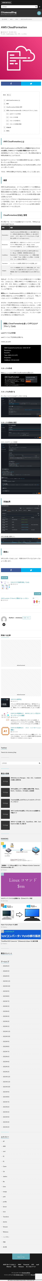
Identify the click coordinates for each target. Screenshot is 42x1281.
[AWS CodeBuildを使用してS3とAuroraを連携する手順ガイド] (5, 814)
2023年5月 (6, 1006)
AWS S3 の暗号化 (16, 699)
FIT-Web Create (18, 1275)
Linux (6, 900)
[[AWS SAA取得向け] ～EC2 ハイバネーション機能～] (5, 731)
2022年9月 (6, 1041)
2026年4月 (6, 976)
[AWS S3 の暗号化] (5, 702)
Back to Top (21, 1257)
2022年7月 (6, 1051)
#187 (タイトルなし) (9, 1264)
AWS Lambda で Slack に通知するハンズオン (15, 598)
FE (3, 1156)
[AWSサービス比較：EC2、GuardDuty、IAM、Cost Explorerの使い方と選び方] (5, 825)
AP (4, 1141)
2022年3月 (6, 1066)
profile (5, 1201)
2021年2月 (6, 1127)
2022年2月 (6, 1071)
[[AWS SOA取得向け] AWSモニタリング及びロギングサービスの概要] (5, 716)
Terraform (6, 1217)
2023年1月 (6, 1026)
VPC (19, 33)
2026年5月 (6, 971)
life (4, 1181)
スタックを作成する (13, 120)
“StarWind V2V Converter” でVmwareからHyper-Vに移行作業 (19, 941)
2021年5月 (6, 1112)
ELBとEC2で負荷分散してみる (20, 582)
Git (4, 1171)
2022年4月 (6, 1061)
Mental (9, 1266)
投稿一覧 (26, 618)
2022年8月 (6, 1046)
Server (5, 1206)
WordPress (34, 1275)
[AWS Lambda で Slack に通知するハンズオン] (36, 601)
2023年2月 (6, 1021)
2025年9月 (6, 991)
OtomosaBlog (9, 12)
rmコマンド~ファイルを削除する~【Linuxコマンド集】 (17, 898)
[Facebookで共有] (11, 84)
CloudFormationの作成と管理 (13, 107)
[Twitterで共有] (31, 84)
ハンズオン (24, 33)
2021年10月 (6, 1087)
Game (4, 1166)
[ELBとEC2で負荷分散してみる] (5, 585)
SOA (15, 32)
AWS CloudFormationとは (12, 100)
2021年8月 (6, 1097)
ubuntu (5, 1222)
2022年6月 (6, 1056)
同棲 (4, 1242)
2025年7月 (6, 1001)
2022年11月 (6, 1031)
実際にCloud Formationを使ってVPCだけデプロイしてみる (20, 110)
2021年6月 (6, 1107)
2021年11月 (6, 1082)
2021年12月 (6, 1076)
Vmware (5, 869)
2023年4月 (6, 1011)
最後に (7, 131)
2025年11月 (6, 981)
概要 (6, 103)
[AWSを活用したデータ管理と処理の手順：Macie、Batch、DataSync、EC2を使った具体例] (5, 792)
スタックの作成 (12, 117)
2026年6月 (6, 966)
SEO (14, 1266)
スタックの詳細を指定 (14, 124)
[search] (36, 6)
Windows (5, 927)
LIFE (32, 1264)
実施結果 (7, 127)
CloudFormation (10, 33)
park (4, 1196)
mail (37, 1264)
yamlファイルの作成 (14, 114)
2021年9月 (6, 1092)
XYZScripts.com (30, 1280)
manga (5, 1191)
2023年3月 (6, 1016)
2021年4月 (6, 1117)
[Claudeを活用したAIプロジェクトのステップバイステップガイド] (5, 803)
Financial (26, 1264)
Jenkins (5, 1176)
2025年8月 (6, 996)
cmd (4, 900)
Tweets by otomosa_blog (8, 752)
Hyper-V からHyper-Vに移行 (9, 924)
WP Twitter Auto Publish (14, 1280)
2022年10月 (6, 1036)
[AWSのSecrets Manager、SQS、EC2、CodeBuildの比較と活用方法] (5, 781)
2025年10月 (6, 986)
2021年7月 (6, 1102)
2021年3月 (6, 1122)
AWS (12, 32)
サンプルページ (31, 1266)
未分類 (5, 1247)
